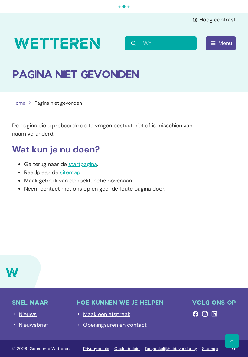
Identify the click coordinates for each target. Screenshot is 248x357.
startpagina (82, 164)
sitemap (70, 172)
